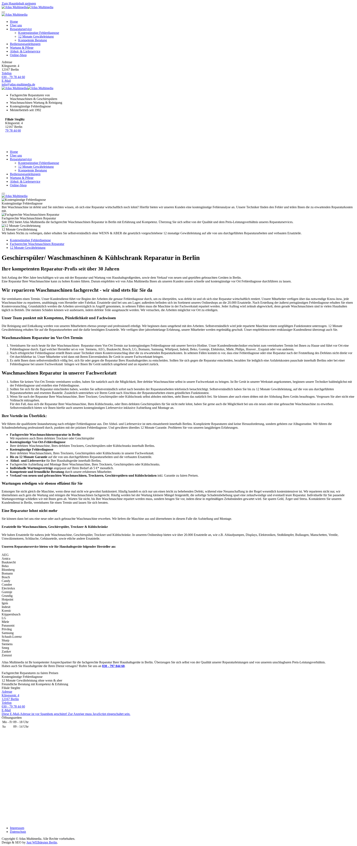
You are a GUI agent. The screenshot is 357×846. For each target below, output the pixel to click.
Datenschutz (18, 831)
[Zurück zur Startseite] (27, 7)
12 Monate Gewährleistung (36, 36)
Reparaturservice (21, 29)
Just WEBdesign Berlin (41, 842)
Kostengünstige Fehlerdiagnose (38, 33)
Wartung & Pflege (21, 47)
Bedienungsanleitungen (25, 44)
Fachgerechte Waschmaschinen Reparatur (37, 244)
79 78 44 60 (13, 130)
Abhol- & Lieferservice (25, 51)
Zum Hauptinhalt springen (19, 3)
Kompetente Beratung (32, 40)
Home (14, 21)
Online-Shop (18, 55)
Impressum (17, 828)
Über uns (16, 25)
